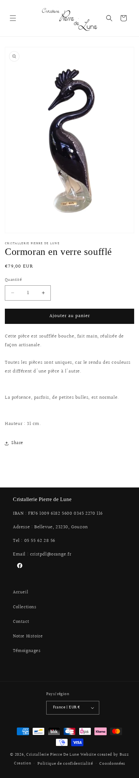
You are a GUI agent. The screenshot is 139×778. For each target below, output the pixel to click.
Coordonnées (112, 764)
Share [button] (17, 443)
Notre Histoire (28, 636)
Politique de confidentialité (65, 764)
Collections (25, 607)
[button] (13, 18)
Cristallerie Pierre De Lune (52, 754)
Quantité (13, 280)
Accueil (20, 592)
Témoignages (27, 651)
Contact (21, 621)
